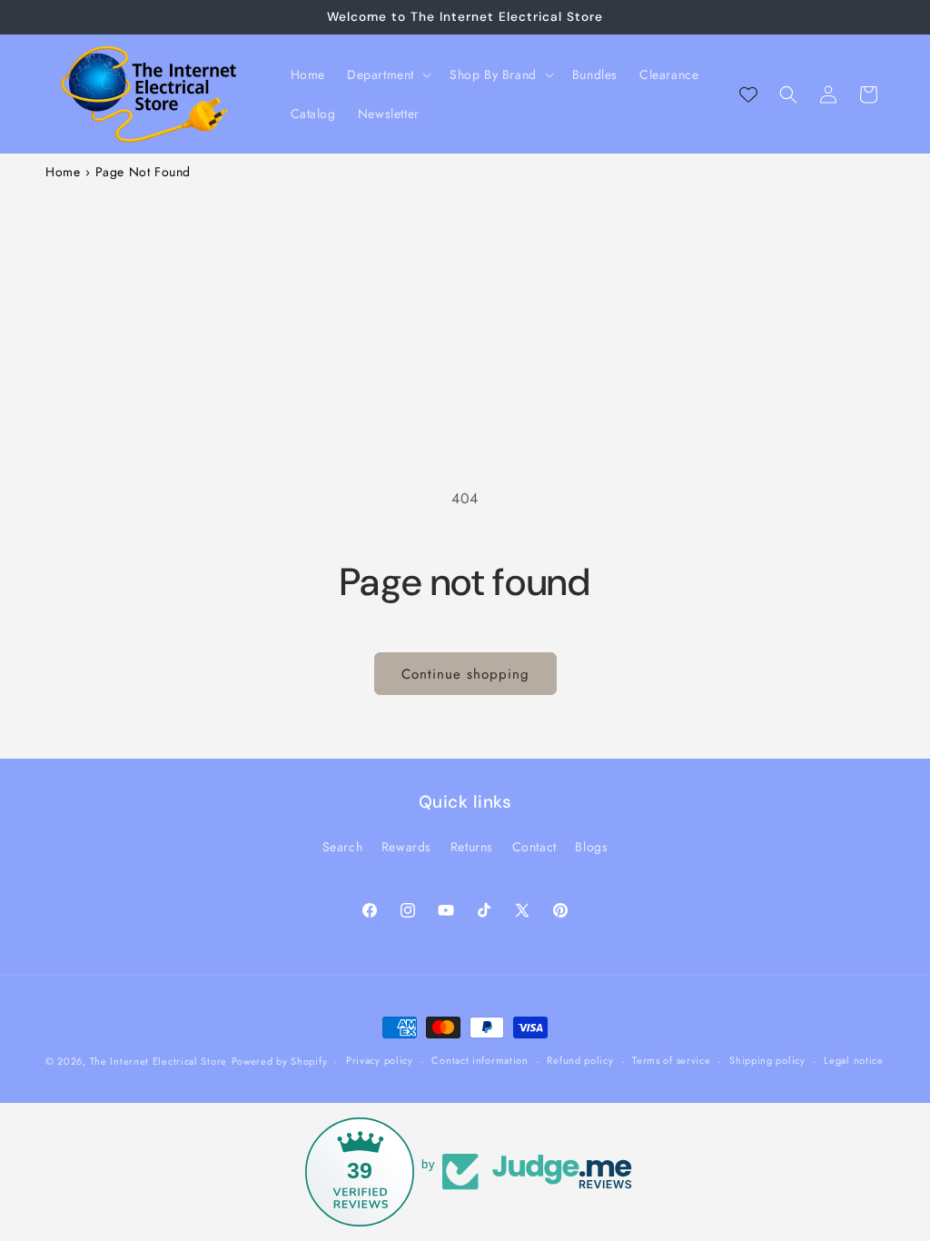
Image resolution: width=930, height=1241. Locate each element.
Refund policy (580, 1060)
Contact (534, 847)
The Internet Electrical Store (158, 1061)
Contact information (479, 1060)
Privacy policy (379, 1060)
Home (62, 172)
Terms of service (671, 1060)
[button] (387, 74)
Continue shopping (465, 674)
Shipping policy (767, 1060)
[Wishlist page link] (748, 94)
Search (342, 847)
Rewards (406, 847)
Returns (471, 847)
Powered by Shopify (280, 1061)
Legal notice (853, 1060)
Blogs (591, 847)
